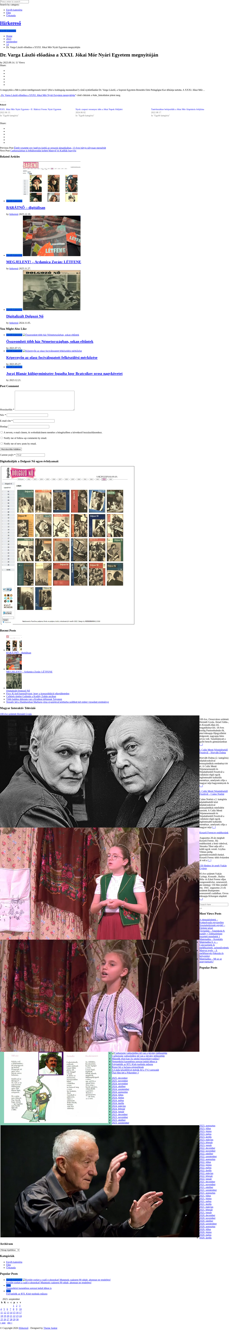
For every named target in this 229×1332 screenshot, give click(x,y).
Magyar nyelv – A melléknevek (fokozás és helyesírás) (211, 953)
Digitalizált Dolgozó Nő (24, 316)
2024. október (119, 1086)
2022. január (205, 1179)
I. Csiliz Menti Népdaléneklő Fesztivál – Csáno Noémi (213, 792)
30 (17, 1319)
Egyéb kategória (14, 10)
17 (20, 1312)
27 (8, 1319)
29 (14, 1319)
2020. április (205, 1237)
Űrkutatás (11, 15)
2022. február (206, 1176)
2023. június (205, 1131)
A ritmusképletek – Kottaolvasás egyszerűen (211, 921)
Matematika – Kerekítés (211, 939)
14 (11, 1312)
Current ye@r (7, 455)
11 (1, 1312)
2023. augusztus (207, 1125)
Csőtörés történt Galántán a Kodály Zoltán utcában (31, 696)
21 (11, 1316)
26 (5, 1319)
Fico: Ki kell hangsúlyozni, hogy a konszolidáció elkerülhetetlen (37, 693)
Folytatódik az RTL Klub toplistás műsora (132, 1064)
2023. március (206, 1139)
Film (8, 12)
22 (14, 1316)
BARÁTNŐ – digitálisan (25, 208)
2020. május (205, 1235)
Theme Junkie (50, 1328)
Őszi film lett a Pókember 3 (125, 1072)
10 (20, 1309)
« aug (2, 1322)
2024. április (118, 1103)
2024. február (118, 1108)
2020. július (205, 1229)
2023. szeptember (120, 1122)
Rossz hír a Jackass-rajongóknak (128, 1067)
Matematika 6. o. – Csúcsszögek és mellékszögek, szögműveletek (214, 945)
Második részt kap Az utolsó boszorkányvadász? (136, 1058)
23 (17, 1316)
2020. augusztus (207, 1226)
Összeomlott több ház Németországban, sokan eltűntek (49, 341)
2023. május (205, 1134)
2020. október (206, 1221)
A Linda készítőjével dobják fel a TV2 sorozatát (135, 1070)
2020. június (205, 1232)
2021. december (207, 1181)
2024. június (118, 1097)
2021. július (205, 1195)
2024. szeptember (120, 1089)
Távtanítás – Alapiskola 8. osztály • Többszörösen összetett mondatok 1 (212, 934)
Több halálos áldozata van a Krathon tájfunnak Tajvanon (34, 699)
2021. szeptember (208, 1190)
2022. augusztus (207, 1159)
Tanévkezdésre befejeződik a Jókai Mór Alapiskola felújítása (177, 109)
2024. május (118, 1100)
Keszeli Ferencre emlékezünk (213, 832)
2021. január (205, 1212)
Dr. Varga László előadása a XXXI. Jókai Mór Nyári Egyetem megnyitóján (38, 95)
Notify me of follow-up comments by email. (25, 438)
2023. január (205, 1145)
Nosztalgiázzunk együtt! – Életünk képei (212, 926)
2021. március (206, 1207)
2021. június (205, 1198)
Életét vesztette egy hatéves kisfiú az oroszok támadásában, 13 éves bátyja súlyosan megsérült (60, 148)
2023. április (205, 1137)
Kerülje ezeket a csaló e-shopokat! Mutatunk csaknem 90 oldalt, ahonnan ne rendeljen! (48, 1282)
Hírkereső (23, 1328)
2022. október (206, 1153)
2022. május (205, 1167)
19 (5, 1316)
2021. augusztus (207, 1193)
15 (14, 1312)
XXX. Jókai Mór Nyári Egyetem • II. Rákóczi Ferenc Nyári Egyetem (30, 109)
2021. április (205, 1204)
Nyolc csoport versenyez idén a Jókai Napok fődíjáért (99, 109)
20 (8, 1316)
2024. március (119, 1106)
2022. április (205, 1170)
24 (20, 1316)
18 (1, 1316)
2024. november (120, 1083)
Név (3, 415)
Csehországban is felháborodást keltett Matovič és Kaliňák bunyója (43, 150)
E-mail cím (6, 420)
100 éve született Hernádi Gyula (16, 714)
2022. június (205, 1165)
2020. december (207, 1215)
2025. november (120, 1080)
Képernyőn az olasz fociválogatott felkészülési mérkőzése (52, 357)
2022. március (206, 1173)
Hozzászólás (7, 409)
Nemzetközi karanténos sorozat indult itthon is (134, 1061)
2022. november (207, 1151)
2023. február (206, 1142)
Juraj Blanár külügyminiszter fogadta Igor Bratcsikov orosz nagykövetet (64, 373)
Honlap (3, 426)
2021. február (206, 1209)
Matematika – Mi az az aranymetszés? (210, 960)
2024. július (117, 1094)
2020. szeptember (208, 1223)
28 (11, 1319)
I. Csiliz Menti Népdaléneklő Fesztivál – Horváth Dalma (213, 751)
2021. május (205, 1201)
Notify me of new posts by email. (20, 443)
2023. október (119, 1120)
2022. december (207, 1148)
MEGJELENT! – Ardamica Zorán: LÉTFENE (43, 262)
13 (8, 1312)
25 (1, 1319)
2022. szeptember (208, 1156)
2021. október (206, 1187)
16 (17, 1312)
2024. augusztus (120, 1092)
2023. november (120, 1117)
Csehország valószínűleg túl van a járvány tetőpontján (138, 1056)
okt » (9, 1322)
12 (5, 1312)
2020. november (207, 1218)
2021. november (207, 1184)
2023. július (205, 1128)
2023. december (120, 1114)
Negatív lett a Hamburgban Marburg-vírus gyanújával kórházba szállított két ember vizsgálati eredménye (57, 702)
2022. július (205, 1162)
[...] (201, 744)
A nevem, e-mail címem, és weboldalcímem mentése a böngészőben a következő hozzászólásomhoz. (53, 432)
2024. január (118, 1111)
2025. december (120, 1078)
